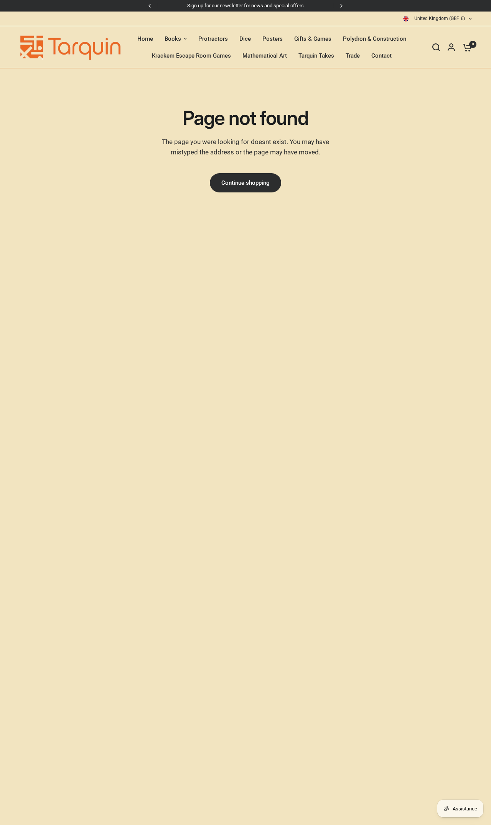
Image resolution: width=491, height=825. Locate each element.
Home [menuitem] (145, 38)
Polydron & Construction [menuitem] (374, 38)
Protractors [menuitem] (213, 38)
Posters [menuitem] (272, 38)
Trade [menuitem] (353, 55)
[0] (465, 47)
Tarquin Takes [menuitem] (316, 55)
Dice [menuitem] (245, 38)
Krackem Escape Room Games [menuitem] (191, 55)
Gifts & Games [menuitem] (312, 38)
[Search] (436, 47)
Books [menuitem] (173, 38)
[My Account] (451, 47)
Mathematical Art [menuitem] (264, 55)
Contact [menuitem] (381, 55)
